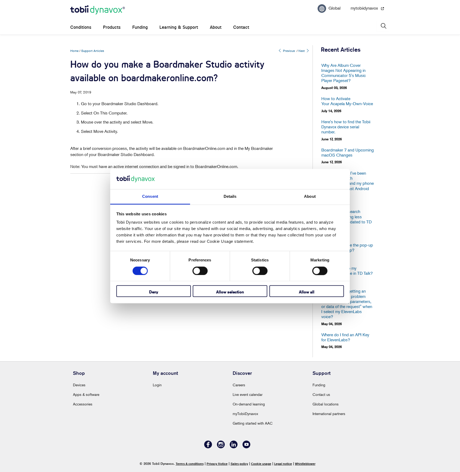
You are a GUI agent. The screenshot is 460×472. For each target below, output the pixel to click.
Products (112, 27)
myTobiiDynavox (245, 413)
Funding (140, 27)
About (215, 27)
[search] (383, 25)
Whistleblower (305, 464)
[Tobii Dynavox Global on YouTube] (246, 447)
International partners (329, 413)
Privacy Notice (217, 464)
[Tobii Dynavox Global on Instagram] (221, 447)
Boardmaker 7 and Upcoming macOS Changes (347, 152)
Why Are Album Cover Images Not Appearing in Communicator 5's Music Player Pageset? (343, 73)
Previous (288, 51)
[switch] (200, 270)
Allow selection (230, 292)
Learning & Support (178, 27)
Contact (241, 27)
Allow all (306, 292)
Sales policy (239, 464)
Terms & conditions (190, 464)
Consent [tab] (150, 196)
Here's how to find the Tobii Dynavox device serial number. (345, 126)
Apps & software (86, 394)
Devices (79, 385)
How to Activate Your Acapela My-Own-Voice (347, 101)
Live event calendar (247, 394)
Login (157, 385)
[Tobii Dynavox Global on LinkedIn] (234, 447)
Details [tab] (230, 196)
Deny (153, 292)
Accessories (82, 404)
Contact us (321, 394)
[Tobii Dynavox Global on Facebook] (208, 447)
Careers (239, 385)
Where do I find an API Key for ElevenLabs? (345, 337)
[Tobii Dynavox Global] (97, 10)
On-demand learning (249, 404)
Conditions (80, 27)
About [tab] (310, 196)
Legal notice (283, 464)
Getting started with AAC (253, 423)
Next (302, 51)
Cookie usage (261, 464)
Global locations (326, 404)
